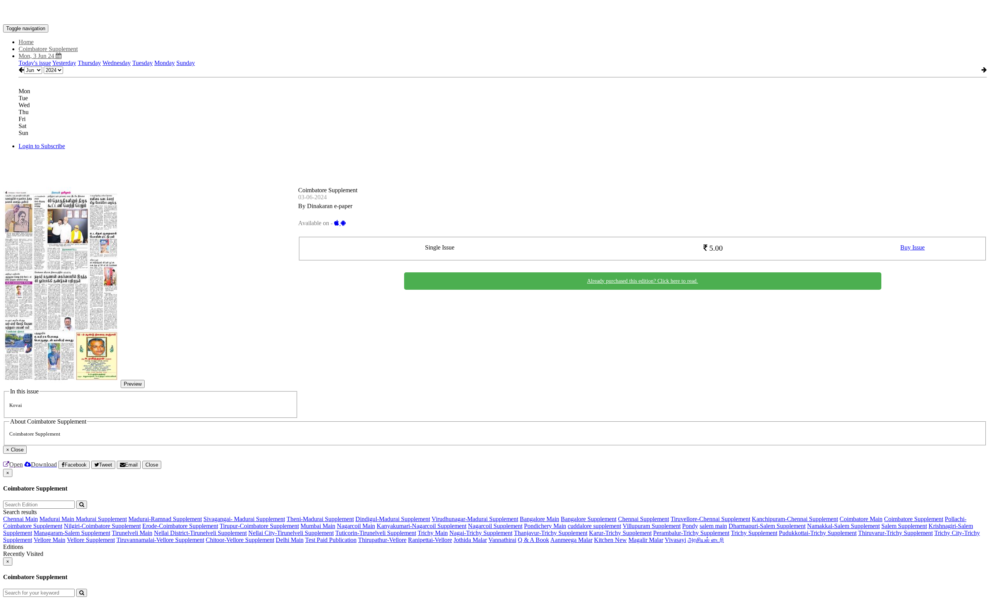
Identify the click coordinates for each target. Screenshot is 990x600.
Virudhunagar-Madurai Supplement (475, 519)
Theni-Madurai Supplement (320, 519)
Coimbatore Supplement (913, 519)
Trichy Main (433, 533)
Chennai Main (20, 519)
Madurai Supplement (101, 519)
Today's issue (35, 63)
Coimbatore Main (861, 519)
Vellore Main (49, 540)
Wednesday (116, 63)
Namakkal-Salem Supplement (843, 526)
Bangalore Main (539, 519)
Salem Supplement (904, 526)
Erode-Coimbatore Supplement (180, 526)
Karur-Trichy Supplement (620, 533)
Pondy (690, 526)
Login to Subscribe (42, 146)
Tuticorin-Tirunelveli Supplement (375, 533)
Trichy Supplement (754, 533)
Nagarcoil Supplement (495, 526)
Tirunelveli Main (132, 533)
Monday (164, 63)
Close (151, 465)
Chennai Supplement (643, 519)
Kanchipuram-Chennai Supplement (795, 519)
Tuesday (142, 63)
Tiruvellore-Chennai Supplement (710, 519)
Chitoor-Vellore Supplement (240, 540)
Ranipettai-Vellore (430, 540)
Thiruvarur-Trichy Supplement (895, 533)
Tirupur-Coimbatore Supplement (259, 526)
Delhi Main (290, 540)
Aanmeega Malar (571, 540)
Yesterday (64, 63)
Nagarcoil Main (356, 526)
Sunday (185, 63)
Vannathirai (502, 540)
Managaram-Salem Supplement (72, 533)
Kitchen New (610, 540)
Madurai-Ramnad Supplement (165, 519)
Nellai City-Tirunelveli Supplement (291, 533)
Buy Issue (912, 247)
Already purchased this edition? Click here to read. (642, 281)
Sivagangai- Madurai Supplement (244, 519)
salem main (713, 526)
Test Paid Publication (331, 540)
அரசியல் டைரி (706, 540)
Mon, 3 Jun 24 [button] (37, 56)
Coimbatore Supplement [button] (48, 49)
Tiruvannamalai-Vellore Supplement (160, 540)
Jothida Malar (470, 540)
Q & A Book (533, 540)
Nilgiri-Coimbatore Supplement (102, 526)
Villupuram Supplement (652, 526)
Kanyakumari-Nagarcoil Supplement (421, 526)
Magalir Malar (645, 540)
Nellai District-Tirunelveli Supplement (200, 533)
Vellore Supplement (91, 540)
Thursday (89, 63)
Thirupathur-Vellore (382, 540)
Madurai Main (57, 519)
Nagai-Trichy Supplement (480, 533)
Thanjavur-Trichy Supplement (550, 533)
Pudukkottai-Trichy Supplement (818, 533)
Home (26, 42)
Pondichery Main (545, 526)
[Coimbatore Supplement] (495, 12)
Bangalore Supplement (588, 519)
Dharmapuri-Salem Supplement (767, 526)
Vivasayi (675, 540)
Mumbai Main (317, 526)
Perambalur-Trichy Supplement (691, 533)
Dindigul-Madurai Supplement (392, 519)
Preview (133, 384)
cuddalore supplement (594, 526)
